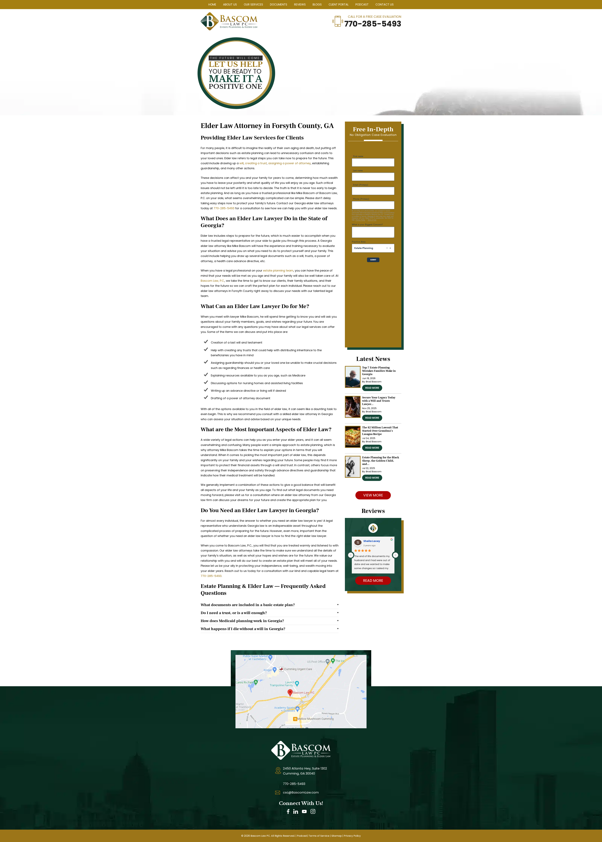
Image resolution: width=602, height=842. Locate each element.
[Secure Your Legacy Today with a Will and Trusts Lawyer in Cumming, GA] (353, 407)
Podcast (302, 836)
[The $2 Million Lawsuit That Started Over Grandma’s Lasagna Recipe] (353, 437)
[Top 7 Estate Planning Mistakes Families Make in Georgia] (353, 377)
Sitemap (336, 836)
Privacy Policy (352, 836)
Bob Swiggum (372, 541)
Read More (372, 387)
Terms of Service (319, 836)
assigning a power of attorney (289, 163)
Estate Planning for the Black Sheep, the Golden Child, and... (380, 461)
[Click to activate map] (301, 657)
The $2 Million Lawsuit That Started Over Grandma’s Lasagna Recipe (380, 431)
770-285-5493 (372, 23)
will (241, 163)
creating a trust (256, 163)
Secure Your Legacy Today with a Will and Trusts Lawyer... (378, 401)
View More (373, 495)
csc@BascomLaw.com (301, 792)
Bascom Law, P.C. (212, 281)
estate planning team (278, 270)
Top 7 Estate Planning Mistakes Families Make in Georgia (379, 371)
